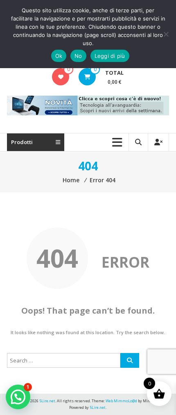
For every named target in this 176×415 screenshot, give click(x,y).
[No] (166, 34)
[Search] (129, 360)
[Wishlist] (60, 76)
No (78, 56)
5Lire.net (98, 407)
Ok (59, 56)
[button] (18, 397)
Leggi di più (110, 56)
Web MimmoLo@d (121, 401)
